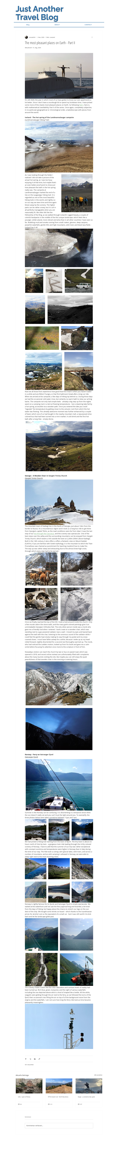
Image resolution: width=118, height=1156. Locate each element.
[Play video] (59, 248)
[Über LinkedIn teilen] (35, 1059)
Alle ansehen (98, 1075)
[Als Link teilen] (39, 1059)
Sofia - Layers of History (24, 1097)
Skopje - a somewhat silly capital (86, 1097)
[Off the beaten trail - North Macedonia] (59, 1085)
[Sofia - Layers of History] (29, 1085)
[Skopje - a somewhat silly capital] (89, 1085)
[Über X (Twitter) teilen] (30, 1059)
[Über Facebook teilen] (26, 1059)
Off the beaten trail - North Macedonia (58, 1097)
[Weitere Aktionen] (92, 37)
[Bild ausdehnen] (34, 280)
